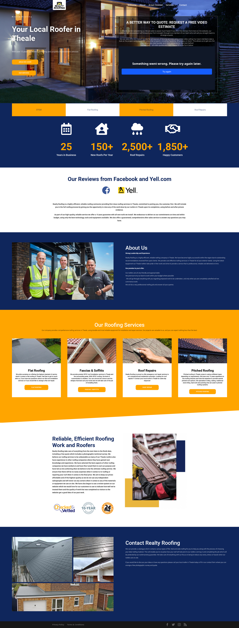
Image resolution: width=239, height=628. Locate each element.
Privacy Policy (58, 624)
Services (170, 5)
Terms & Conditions (75, 624)
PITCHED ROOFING (202, 391)
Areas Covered (156, 5)
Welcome (132, 5)
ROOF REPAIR (147, 387)
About (142, 5)
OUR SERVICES (24, 73)
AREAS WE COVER (25, 62)
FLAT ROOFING (36, 387)
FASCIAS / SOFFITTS (92, 389)
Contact (183, 5)
